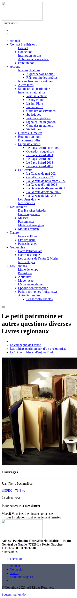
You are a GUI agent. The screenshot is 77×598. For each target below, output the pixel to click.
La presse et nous (29, 144)
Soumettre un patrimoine (34, 88)
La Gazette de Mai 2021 (42, 195)
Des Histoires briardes (32, 210)
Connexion (25, 52)
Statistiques (33, 114)
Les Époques (18, 266)
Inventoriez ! (34, 107)
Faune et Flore (27, 236)
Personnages (26, 221)
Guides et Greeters (30, 133)
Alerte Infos (25, 85)
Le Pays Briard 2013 (39, 162)
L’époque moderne (30, 284)
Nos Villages (26, 262)
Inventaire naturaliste (31, 92)
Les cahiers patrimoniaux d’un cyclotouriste (38, 348)
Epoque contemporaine (33, 288)
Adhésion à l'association (33, 59)
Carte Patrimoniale (30, 251)
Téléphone (8, 548)
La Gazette (25, 170)
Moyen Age (25, 280)
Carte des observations (40, 111)
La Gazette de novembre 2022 (46, 181)
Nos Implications (29, 70)
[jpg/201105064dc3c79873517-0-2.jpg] (13, 490)
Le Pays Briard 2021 (39, 155)
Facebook (16, 558)
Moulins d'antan (28, 229)
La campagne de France (25, 345)
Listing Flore (34, 103)
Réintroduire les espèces (41, 77)
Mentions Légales (21, 577)
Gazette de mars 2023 (40, 177)
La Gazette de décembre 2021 (45, 188)
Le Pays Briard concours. (42, 147)
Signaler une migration (41, 122)
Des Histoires (18, 206)
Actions (15, 66)
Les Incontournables (39, 299)
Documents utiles (29, 140)
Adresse (7, 540)
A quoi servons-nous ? (40, 74)
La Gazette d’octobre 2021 (43, 192)
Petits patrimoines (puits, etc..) (37, 291)
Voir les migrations (38, 118)
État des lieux (27, 240)
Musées (23, 218)
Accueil (15, 40)
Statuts (14, 573)
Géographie (17, 247)
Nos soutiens (26, 203)
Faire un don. (26, 63)
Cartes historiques (29, 254)
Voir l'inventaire (36, 96)
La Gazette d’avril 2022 (41, 184)
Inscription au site (29, 55)
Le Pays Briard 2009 (39, 166)
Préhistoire (25, 273)
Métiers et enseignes (31, 225)
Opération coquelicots (40, 151)
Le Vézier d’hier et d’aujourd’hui (31, 352)
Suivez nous (9, 23)
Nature (14, 232)
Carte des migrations (39, 125)
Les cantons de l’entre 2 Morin (38, 258)
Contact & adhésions (23, 44)
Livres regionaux (29, 214)
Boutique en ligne (29, 136)
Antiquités (24, 277)
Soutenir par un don (14, 594)
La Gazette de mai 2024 (41, 173)
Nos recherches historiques (35, 81)
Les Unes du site (29, 199)
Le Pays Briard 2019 (39, 159)
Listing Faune (35, 99)
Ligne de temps (28, 269)
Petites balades (27, 243)
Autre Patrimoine (29, 295)
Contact (23, 48)
